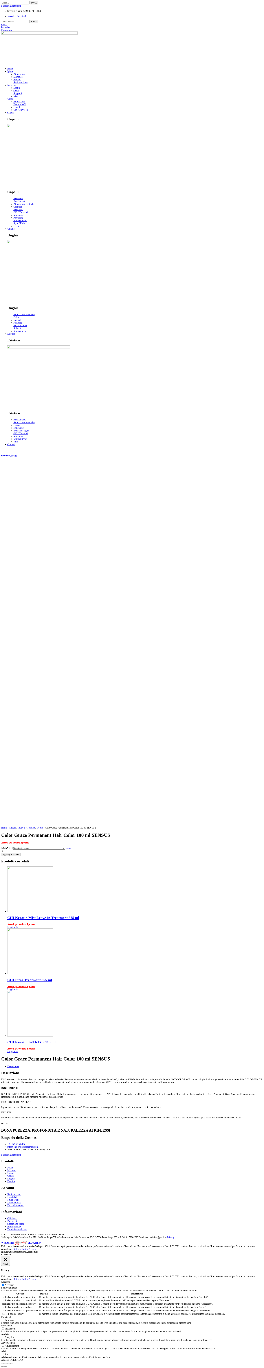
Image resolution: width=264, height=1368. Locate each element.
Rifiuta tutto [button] (7, 1251)
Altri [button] (3, 1351)
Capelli (12, 827)
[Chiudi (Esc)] (2, 1363)
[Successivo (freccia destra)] (5, 1366)
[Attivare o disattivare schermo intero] (8, 1363)
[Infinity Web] (21, 1242)
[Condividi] (5, 1363)
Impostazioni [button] (19, 1251)
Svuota (68, 848)
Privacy (170, 1237)
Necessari (9, 1285)
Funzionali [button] (6, 1317)
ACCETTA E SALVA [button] (12, 1360)
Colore (40, 827)
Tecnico (31, 827)
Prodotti (21, 827)
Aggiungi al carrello (10, 854)
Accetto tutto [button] (32, 1251)
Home (4, 827)
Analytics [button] (5, 1334)
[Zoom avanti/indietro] (11, 1363)
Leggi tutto (12, 927)
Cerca (34, 21)
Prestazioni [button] (6, 1325)
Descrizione (13, 1066)
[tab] (135, 1066)
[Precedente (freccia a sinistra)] (2, 1366)
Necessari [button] (6, 1282)
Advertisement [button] (8, 1342)
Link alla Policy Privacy (24, 1249)
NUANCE (6, 848)
